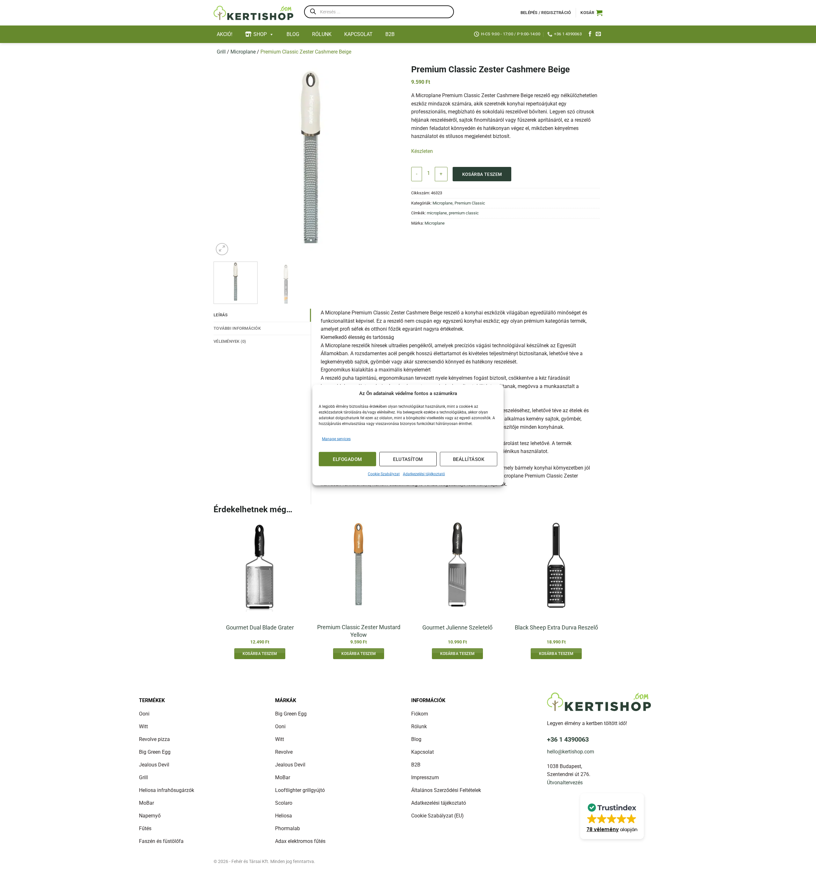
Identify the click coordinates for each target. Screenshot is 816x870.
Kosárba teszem (482, 174)
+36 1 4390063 (568, 739)
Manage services (336, 439)
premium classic (464, 213)
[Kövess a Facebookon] (590, 34)
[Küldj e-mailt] (598, 34)
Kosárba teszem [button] (260, 653)
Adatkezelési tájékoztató (424, 474)
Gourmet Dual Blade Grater (260, 627)
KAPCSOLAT (358, 34)
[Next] (396, 159)
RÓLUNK (322, 34)
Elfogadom (347, 459)
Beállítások (468, 459)
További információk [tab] (237, 328)
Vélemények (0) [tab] (230, 341)
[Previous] (225, 159)
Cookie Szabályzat (384, 474)
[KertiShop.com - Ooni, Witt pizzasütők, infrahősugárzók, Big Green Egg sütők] (253, 13)
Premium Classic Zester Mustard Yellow (358, 631)
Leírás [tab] (221, 315)
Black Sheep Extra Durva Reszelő (556, 627)
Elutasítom (408, 459)
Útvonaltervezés (565, 783)
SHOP (260, 34)
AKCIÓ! (224, 34)
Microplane (243, 52)
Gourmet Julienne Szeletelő (457, 627)
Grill (221, 52)
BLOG (293, 34)
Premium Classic (470, 203)
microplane (437, 213)
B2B (390, 34)
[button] (591, 13)
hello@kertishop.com (570, 752)
